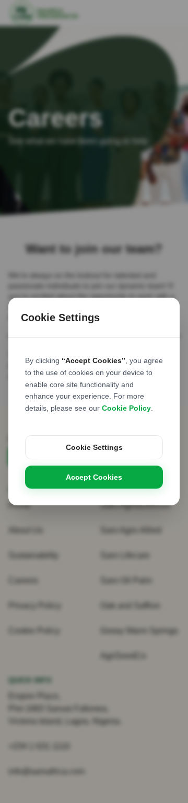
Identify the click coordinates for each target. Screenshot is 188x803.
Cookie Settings (94, 447)
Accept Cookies (94, 477)
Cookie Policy (126, 408)
